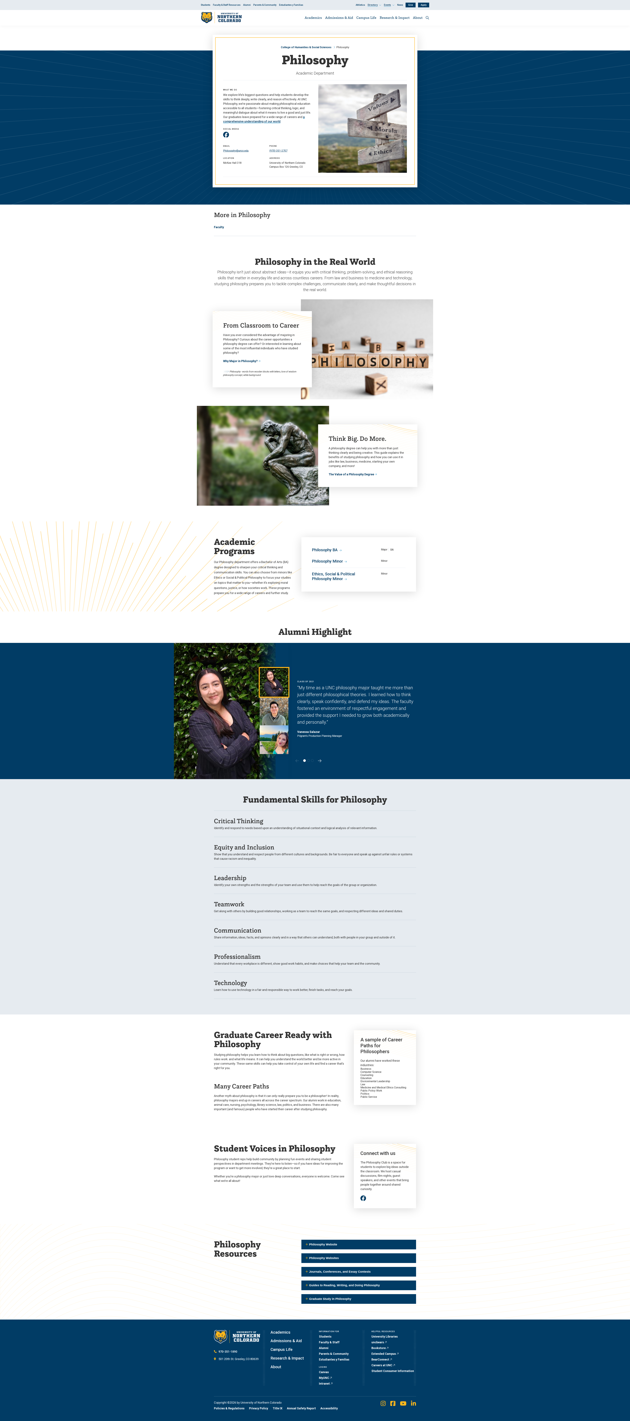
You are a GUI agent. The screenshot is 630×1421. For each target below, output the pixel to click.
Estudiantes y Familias (291, 5)
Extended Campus (383, 1353)
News (400, 5)
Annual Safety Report (301, 1408)
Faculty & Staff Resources (227, 5)
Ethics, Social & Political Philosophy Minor (333, 576)
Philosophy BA (325, 550)
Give (410, 5)
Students (205, 5)
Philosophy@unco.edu (236, 150)
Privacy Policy (258, 1408)
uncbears (377, 1342)
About (418, 17)
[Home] (221, 18)
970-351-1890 (228, 1351)
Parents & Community (264, 5)
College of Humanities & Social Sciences (306, 47)
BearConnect (380, 1359)
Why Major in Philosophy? (240, 361)
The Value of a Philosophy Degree (351, 474)
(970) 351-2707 (278, 150)
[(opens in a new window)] (226, 135)
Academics (313, 17)
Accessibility (329, 1408)
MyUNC (324, 1378)
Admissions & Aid (339, 17)
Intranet (324, 1383)
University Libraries (384, 1336)
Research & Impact (395, 17)
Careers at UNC (381, 1365)
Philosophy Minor (327, 561)
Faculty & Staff (329, 1342)
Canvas (324, 1372)
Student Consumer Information (392, 1371)
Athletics (360, 5)
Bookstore (378, 1348)
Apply (424, 5)
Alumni (247, 5)
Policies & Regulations (229, 1408)
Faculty (219, 227)
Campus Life (366, 17)
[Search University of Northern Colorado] (427, 18)
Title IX (277, 1408)
